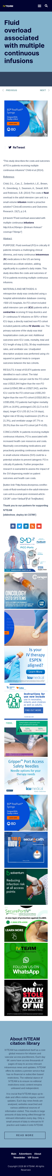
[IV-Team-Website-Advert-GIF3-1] (26, 756)
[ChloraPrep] (26, 645)
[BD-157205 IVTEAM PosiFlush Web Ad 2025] (26, 135)
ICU (31, 307)
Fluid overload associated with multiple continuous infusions (24, 42)
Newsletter (19, 1157)
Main (13, 1154)
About (37, 1154)
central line (9, 312)
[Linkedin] (26, 526)
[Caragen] (26, 608)
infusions (29, 222)
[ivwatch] (26, 1015)
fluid (46, 193)
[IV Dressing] (26, 904)
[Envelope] (39, 526)
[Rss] (32, 526)
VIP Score (33, 1157)
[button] (39, 6)
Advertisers (25, 1154)
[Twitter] (19, 526)
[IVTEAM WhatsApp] (26, 978)
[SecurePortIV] (26, 941)
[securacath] (26, 867)
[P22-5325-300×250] (26, 682)
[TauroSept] (26, 719)
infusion (21, 202)
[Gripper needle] (26, 793)
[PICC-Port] (26, 570)
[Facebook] (13, 526)
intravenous (42, 254)
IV (5, 259)
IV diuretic (34, 326)
